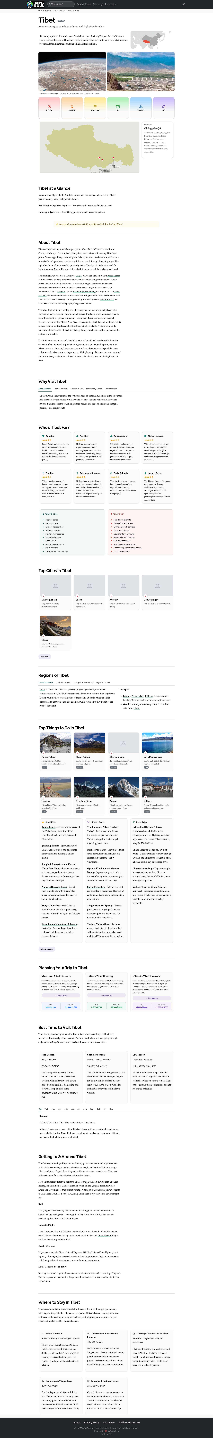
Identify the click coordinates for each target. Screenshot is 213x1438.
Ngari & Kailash (103, 683)
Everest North (77, 389)
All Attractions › (47, 949)
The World (47, 11)
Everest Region (63, 683)
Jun (72, 1109)
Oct (98, 1109)
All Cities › (45, 656)
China (70, 11)
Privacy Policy (91, 1422)
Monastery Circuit (94, 389)
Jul (78, 1109)
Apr (59, 1109)
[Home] (39, 10)
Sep (92, 1109)
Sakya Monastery (96, 886)
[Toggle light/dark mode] (183, 4)
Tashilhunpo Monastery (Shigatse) (59, 924)
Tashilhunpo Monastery (84, 291)
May (66, 1109)
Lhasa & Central (46, 683)
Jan (40, 1109)
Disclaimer (109, 1422)
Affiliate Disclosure (129, 1422)
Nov (104, 1109)
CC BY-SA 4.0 (88, 93)
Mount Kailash (107, 299)
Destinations (84, 4)
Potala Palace (113, 275)
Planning (98, 4)
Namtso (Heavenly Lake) (54, 886)
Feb (47, 1109)
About (76, 1422)
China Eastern (104, 1235)
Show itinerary (62, 995)
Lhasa (78, 275)
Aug (85, 1109)
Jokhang (149, 696)
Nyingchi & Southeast (83, 683)
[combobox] (60, 4)
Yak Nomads (111, 389)
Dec (111, 1109)
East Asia (62, 11)
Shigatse (61, 291)
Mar (53, 1109)
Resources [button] (110, 4)
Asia (54, 11)
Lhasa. (137, 708)
